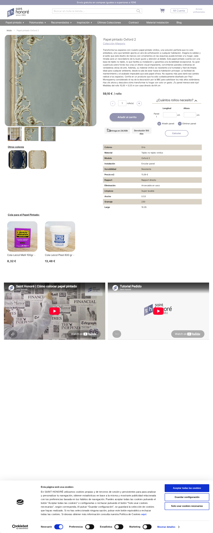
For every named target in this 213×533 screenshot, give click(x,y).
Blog (179, 22)
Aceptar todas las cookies (187, 488)
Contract (134, 22)
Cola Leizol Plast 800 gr (58, 255)
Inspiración (83, 22)
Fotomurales (36, 22)
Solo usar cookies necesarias (187, 506)
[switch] (89, 527)
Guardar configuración (187, 497)
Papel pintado (14, 22)
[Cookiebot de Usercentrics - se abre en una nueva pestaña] (20, 527)
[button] (11, 81)
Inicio (9, 30)
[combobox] (97, 11)
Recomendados (60, 22)
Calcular (176, 133)
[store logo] (18, 12)
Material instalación (157, 22)
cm (178, 115)
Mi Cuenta (179, 10)
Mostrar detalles (166, 527)
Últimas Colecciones (109, 22)
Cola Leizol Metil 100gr (20, 255)
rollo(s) (130, 103)
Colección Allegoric (114, 43)
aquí (143, 514)
